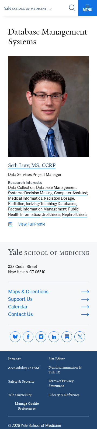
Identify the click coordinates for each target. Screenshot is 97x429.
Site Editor (56, 358)
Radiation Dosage (59, 198)
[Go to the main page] (29, 8)
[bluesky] (15, 336)
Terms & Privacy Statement (61, 383)
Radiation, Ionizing (23, 203)
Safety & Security (21, 381)
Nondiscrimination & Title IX (64, 369)
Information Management (45, 209)
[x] (79, 336)
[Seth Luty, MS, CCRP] (48, 106)
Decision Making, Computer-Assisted (55, 192)
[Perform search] (72, 8)
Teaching (48, 203)
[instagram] (41, 336)
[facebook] (28, 336)
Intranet (14, 358)
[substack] (66, 336)
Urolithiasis (50, 214)
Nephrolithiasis (74, 214)
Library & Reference (63, 395)
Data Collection (21, 187)
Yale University (20, 395)
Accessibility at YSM (23, 368)
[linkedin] (53, 336)
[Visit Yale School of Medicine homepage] (48, 253)
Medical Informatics (25, 198)
